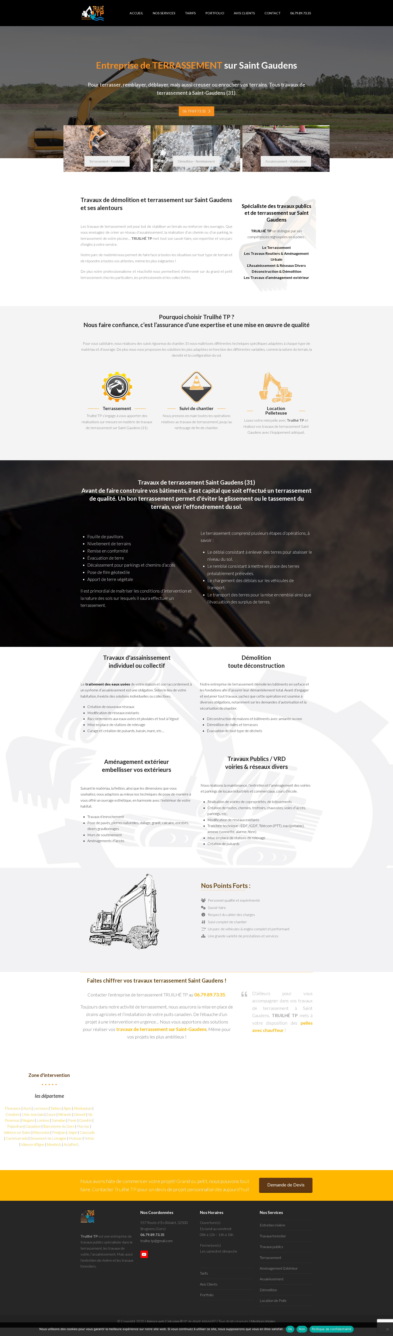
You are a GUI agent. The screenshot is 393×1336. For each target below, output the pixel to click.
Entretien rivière (272, 1225)
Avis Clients (208, 1284)
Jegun (72, 1132)
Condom (12, 1114)
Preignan (59, 1132)
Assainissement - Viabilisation (285, 161)
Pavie (72, 1120)
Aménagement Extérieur (279, 1268)
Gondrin (85, 1120)
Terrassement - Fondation (107, 161)
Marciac (83, 1126)
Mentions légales (263, 1321)
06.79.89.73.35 (152, 1234)
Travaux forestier (273, 1236)
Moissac (75, 1138)
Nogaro (28, 1120)
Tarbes (55, 1108)
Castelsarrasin (17, 1138)
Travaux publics (271, 1246)
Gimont (80, 1114)
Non (302, 1329)
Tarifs (204, 1273)
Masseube (41, 1132)
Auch (27, 1108)
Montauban (83, 1108)
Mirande (64, 1114)
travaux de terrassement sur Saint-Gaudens (161, 1029)
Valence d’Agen (32, 1144)
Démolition (268, 1290)
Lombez (43, 1120)
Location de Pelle (273, 1300)
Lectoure (40, 1108)
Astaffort (71, 1144)
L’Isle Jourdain (33, 1114)
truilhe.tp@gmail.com (156, 1240)
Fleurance (13, 1108)
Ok (290, 1329)
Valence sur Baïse (17, 1132)
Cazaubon (33, 1126)
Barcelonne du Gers (58, 1126)
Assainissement (272, 1279)
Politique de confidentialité (331, 1329)
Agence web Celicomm (163, 1321)
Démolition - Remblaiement (196, 161)
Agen (67, 1108)
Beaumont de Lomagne (48, 1138)
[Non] (387, 1329)
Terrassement (270, 1257)
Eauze (51, 1114)
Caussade (87, 1132)
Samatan (59, 1120)
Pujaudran (15, 1126)
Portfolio (207, 1295)
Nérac (89, 1138)
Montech (54, 1144)
